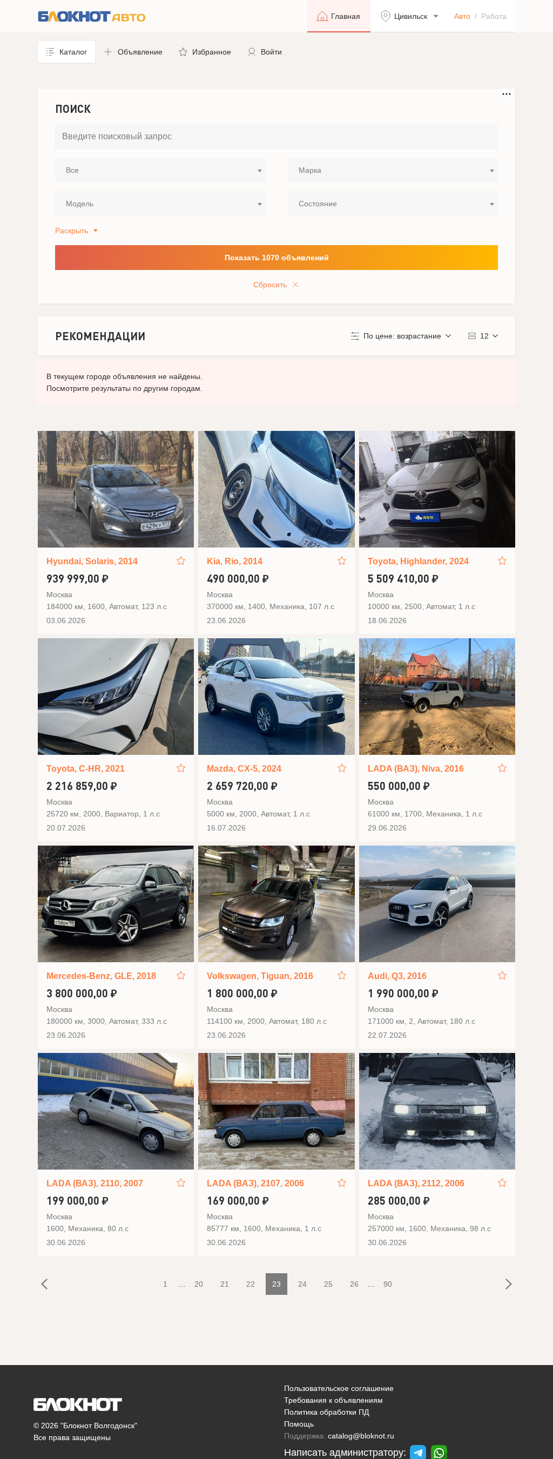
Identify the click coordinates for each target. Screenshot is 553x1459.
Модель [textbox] (79, 203)
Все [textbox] (72, 170)
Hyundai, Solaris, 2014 (92, 561)
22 (250, 1284)
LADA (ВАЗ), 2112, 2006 (416, 1183)
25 (328, 1284)
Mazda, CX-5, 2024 (244, 768)
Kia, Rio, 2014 (234, 561)
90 (387, 1284)
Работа (494, 16)
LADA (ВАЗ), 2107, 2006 (255, 1183)
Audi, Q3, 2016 (397, 976)
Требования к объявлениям (333, 1400)
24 (302, 1284)
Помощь (299, 1424)
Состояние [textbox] (318, 203)
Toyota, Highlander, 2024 (418, 561)
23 (276, 1284)
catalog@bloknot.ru (361, 1435)
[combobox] (160, 170)
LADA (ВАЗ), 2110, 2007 (94, 1183)
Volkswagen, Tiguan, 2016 (260, 976)
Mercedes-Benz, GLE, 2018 (101, 976)
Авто (462, 16)
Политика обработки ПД (326, 1412)
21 (224, 1284)
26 (354, 1284)
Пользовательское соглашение (339, 1388)
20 (198, 1284)
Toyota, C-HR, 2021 (85, 768)
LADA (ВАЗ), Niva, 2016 (416, 768)
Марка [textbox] (310, 170)
